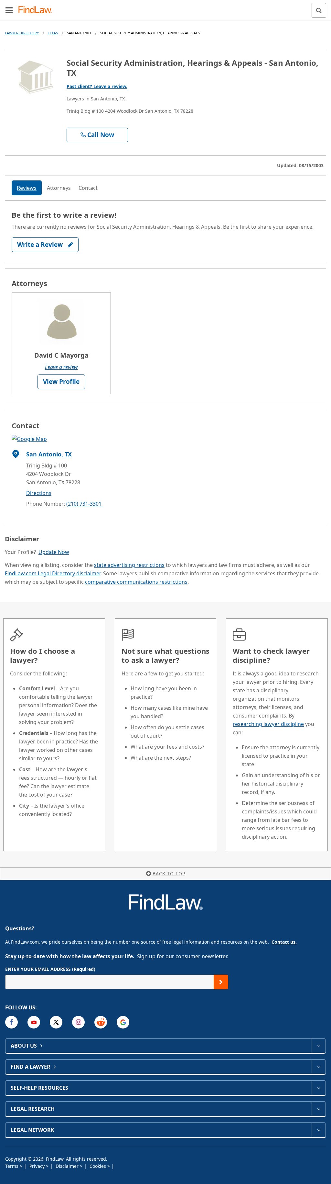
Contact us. (284, 942)
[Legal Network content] (319, 1130)
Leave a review (61, 367)
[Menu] (9, 10)
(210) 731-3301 (83, 503)
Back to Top (169, 873)
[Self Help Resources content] (319, 1088)
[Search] (319, 10)
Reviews (27, 187)
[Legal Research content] (319, 1109)
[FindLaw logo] (37, 10)
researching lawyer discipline (268, 724)
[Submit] (221, 982)
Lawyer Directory (22, 32)
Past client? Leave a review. (97, 86)
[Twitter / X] (56, 1022)
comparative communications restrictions (136, 581)
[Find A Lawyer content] (319, 1067)
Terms (12, 1166)
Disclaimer (68, 1166)
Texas (53, 32)
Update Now (53, 552)
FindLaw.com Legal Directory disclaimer (53, 573)
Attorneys (59, 187)
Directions (38, 493)
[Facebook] (11, 1022)
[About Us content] (319, 1046)
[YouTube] (33, 1022)
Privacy (37, 1166)
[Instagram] (78, 1022)
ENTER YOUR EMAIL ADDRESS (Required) (50, 969)
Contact (88, 187)
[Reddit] (100, 1022)
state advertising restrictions (129, 565)
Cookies (98, 1166)
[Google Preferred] (123, 1022)
